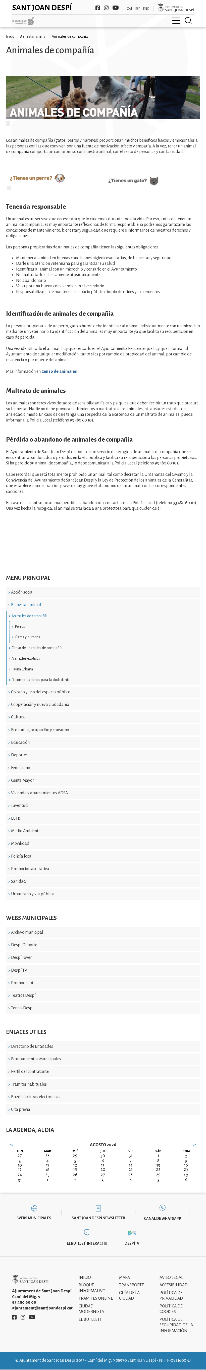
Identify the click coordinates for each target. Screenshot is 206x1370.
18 (47, 1170)
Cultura (18, 717)
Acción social (22, 592)
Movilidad (20, 843)
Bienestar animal (26, 605)
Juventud (19, 805)
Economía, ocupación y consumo (40, 730)
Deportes (19, 755)
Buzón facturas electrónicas (35, 1097)
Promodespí (22, 983)
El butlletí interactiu (87, 1243)
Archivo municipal (27, 932)
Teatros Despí (23, 995)
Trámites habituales (29, 1084)
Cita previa (20, 1109)
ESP (137, 9)
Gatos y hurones (27, 637)
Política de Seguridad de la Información (176, 1325)
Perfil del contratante (30, 1071)
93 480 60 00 (24, 1302)
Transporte (131, 1285)
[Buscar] (188, 21)
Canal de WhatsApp (162, 1219)
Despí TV (19, 970)
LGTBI (16, 818)
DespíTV (132, 1243)
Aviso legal (171, 1277)
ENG (146, 9)
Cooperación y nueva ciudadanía (40, 704)
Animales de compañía (30, 616)
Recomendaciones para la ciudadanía (41, 680)
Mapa (124, 1277)
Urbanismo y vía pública (33, 894)
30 (186, 1175)
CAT (129, 9)
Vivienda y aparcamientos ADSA (39, 793)
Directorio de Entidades (32, 1046)
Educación (20, 742)
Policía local (22, 856)
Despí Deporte (24, 945)
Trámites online (96, 1298)
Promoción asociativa (30, 869)
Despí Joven (21, 957)
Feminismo (20, 768)
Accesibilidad (174, 1285)
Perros (20, 626)
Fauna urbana (22, 669)
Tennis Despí (22, 1008)
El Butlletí (90, 1319)
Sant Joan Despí (42, 8)
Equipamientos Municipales (36, 1059)
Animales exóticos (26, 658)
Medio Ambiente (25, 831)
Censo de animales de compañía (37, 648)
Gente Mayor (22, 780)
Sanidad (18, 881)
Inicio (10, 36)
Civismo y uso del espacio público (40, 692)
